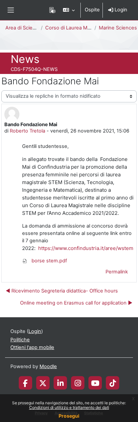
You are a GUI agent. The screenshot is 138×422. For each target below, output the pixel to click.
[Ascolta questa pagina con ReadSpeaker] (52, 10)
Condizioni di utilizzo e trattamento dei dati (69, 407)
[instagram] (78, 383)
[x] (43, 383)
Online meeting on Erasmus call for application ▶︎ (76, 303)
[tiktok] (113, 383)
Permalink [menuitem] (117, 272)
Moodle (48, 366)
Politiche (20, 340)
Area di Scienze (23, 28)
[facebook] (25, 383)
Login (120, 10)
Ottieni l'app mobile (32, 347)
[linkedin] (60, 383)
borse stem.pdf (48, 261)
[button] (69, 10)
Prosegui (69, 416)
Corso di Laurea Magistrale (76, 28)
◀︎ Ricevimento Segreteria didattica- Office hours (62, 291)
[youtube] (95, 383)
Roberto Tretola (27, 131)
